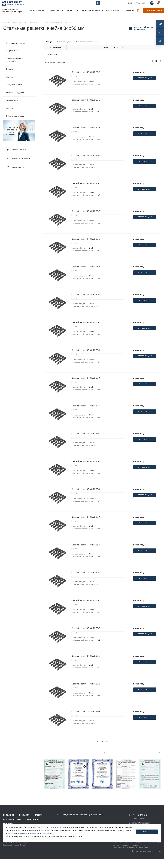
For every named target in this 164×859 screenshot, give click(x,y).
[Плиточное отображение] (152, 61)
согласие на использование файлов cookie (52, 827)
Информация (33, 819)
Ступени (9, 69)
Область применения (15, 116)
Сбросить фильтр (55, 47)
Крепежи (9, 108)
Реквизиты (129, 843)
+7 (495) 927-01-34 (140, 815)
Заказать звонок (154, 10)
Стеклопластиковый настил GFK (14, 60)
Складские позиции (14, 85)
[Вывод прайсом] (160, 61)
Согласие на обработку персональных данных (131, 847)
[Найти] (98, 3)
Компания (24, 815)
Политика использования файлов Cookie (129, 845)
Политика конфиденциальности (148, 843)
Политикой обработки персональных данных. (36, 833)
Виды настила (12, 100)
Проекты (39, 815)
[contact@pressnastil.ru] (152, 3)
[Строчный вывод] (156, 61)
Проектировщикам (12, 819)
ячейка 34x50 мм (50, 55)
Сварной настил (12, 51)
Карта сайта (117, 843)
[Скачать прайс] (138, 10)
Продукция (8, 815)
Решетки (9, 77)
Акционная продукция (15, 92)
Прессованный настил (15, 43)
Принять (146, 832)
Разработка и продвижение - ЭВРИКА (148, 851)
